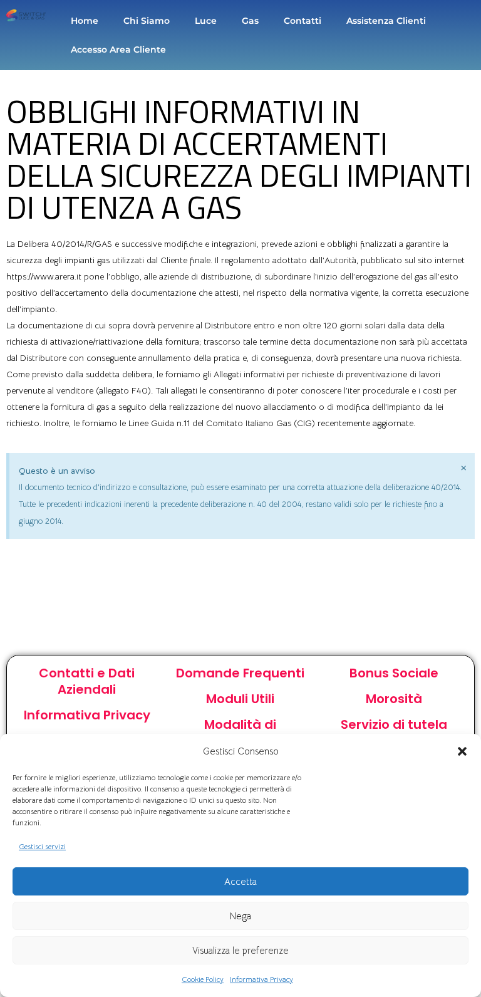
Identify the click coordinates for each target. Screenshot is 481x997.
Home (84, 20)
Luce (206, 20)
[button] (462, 751)
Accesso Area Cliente (118, 49)
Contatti (302, 20)
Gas (250, 20)
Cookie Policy (203, 979)
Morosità (394, 698)
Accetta (240, 881)
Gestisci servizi (42, 846)
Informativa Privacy (261, 979)
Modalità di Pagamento (240, 732)
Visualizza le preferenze (240, 950)
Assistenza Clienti (386, 20)
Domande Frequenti (240, 673)
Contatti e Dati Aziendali (87, 681)
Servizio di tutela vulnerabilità (394, 732)
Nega (240, 916)
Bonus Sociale (393, 673)
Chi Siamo (146, 20)
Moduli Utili (240, 698)
